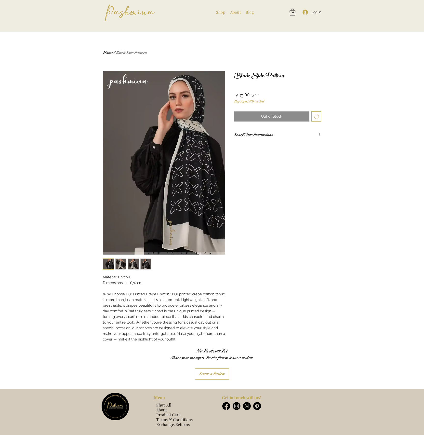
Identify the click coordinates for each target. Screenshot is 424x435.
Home (108, 52)
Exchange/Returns (173, 424)
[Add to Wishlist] (316, 116)
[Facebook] (226, 406)
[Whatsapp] (247, 406)
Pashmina (129, 11)
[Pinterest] (257, 406)
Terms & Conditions (174, 419)
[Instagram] (236, 406)
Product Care (168, 414)
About (161, 410)
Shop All (163, 405)
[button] (220, 12)
